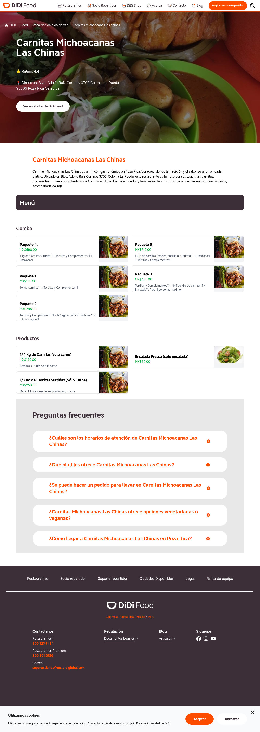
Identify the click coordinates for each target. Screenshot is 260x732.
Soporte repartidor (112, 578)
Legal (190, 578)
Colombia (112, 616)
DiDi (13, 25)
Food (24, 25)
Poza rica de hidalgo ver (50, 25)
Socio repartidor (73, 578)
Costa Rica (127, 616)
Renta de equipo (220, 578)
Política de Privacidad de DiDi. (152, 723)
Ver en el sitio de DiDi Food (43, 106)
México (140, 616)
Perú (151, 616)
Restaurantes (37, 578)
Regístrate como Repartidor (227, 5)
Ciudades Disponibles (156, 578)
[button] (228, 5)
